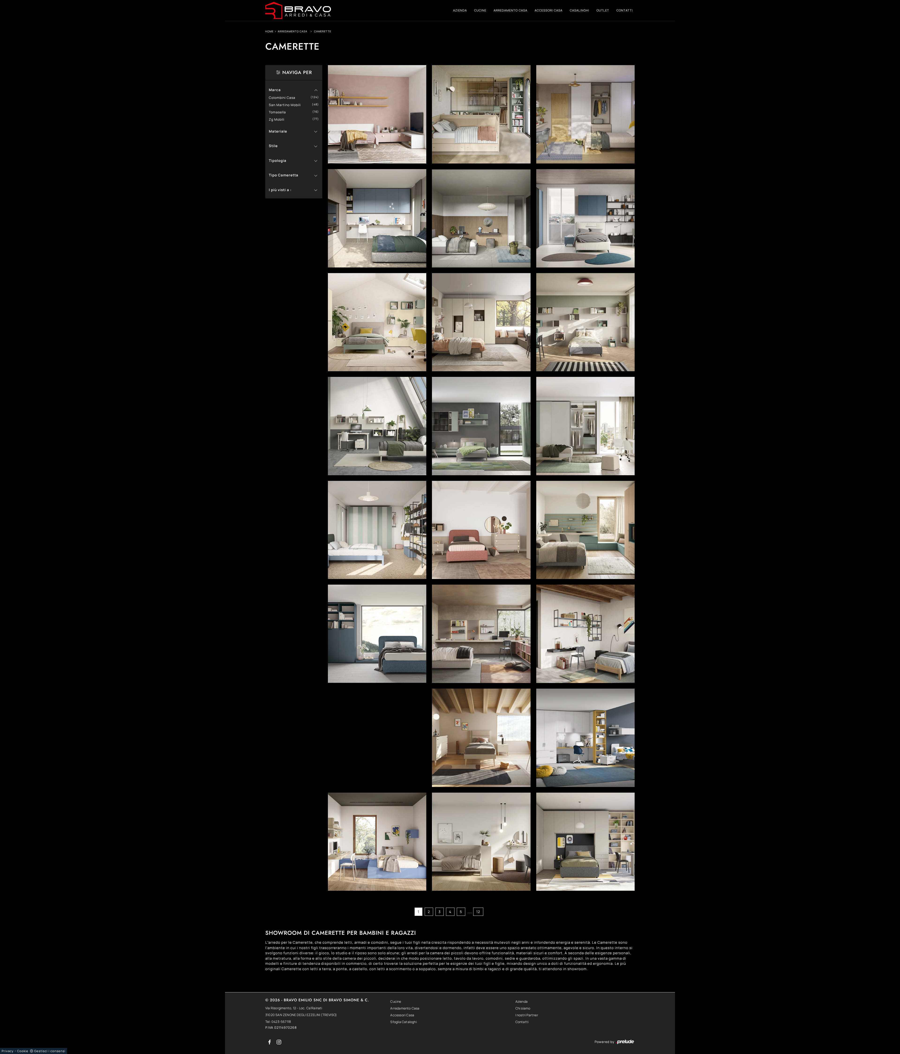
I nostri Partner (526, 1015)
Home (269, 31)
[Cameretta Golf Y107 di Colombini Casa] (585, 842)
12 (478, 911)
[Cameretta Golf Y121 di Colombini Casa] (377, 426)
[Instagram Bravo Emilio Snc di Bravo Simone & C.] (279, 1041)
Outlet (602, 10)
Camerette (322, 31)
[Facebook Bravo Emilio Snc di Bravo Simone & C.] (270, 1041)
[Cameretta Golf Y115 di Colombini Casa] (377, 634)
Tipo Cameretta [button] (283, 175)
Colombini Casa (284, 97)
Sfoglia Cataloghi (403, 1022)
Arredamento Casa (510, 10)
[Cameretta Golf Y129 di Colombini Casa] (481, 114)
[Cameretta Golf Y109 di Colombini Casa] (377, 842)
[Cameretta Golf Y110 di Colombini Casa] (585, 738)
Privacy (8, 1051)
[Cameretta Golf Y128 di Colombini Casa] (585, 114)
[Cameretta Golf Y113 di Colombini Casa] (585, 634)
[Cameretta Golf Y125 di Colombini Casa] (585, 218)
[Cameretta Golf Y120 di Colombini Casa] (481, 426)
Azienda (460, 10)
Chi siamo (522, 1008)
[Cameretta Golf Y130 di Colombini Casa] (377, 114)
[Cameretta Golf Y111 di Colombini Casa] (481, 738)
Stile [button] (273, 145)
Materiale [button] (278, 131)
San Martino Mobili (286, 105)
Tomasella (279, 112)
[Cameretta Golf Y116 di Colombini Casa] (585, 530)
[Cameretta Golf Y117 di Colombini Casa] (481, 530)
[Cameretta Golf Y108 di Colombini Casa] (481, 842)
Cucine (480, 10)
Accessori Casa (548, 10)
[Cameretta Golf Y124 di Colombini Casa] (377, 322)
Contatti (624, 10)
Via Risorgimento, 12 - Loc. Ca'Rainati (293, 1008)
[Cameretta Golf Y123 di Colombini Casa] (481, 322)
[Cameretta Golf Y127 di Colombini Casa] (377, 218)
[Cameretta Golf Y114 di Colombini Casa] (481, 634)
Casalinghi (579, 10)
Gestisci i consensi (49, 1051)
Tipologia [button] (277, 160)
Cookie (22, 1051)
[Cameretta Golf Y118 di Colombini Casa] (377, 530)
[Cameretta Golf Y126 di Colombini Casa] (481, 218)
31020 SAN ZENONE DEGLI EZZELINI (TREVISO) (301, 1015)
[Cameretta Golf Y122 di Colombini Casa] (585, 322)
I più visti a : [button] (280, 189)
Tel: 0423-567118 (278, 1021)
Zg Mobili (278, 119)
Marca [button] (275, 89)
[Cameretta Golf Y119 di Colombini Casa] (585, 426)
